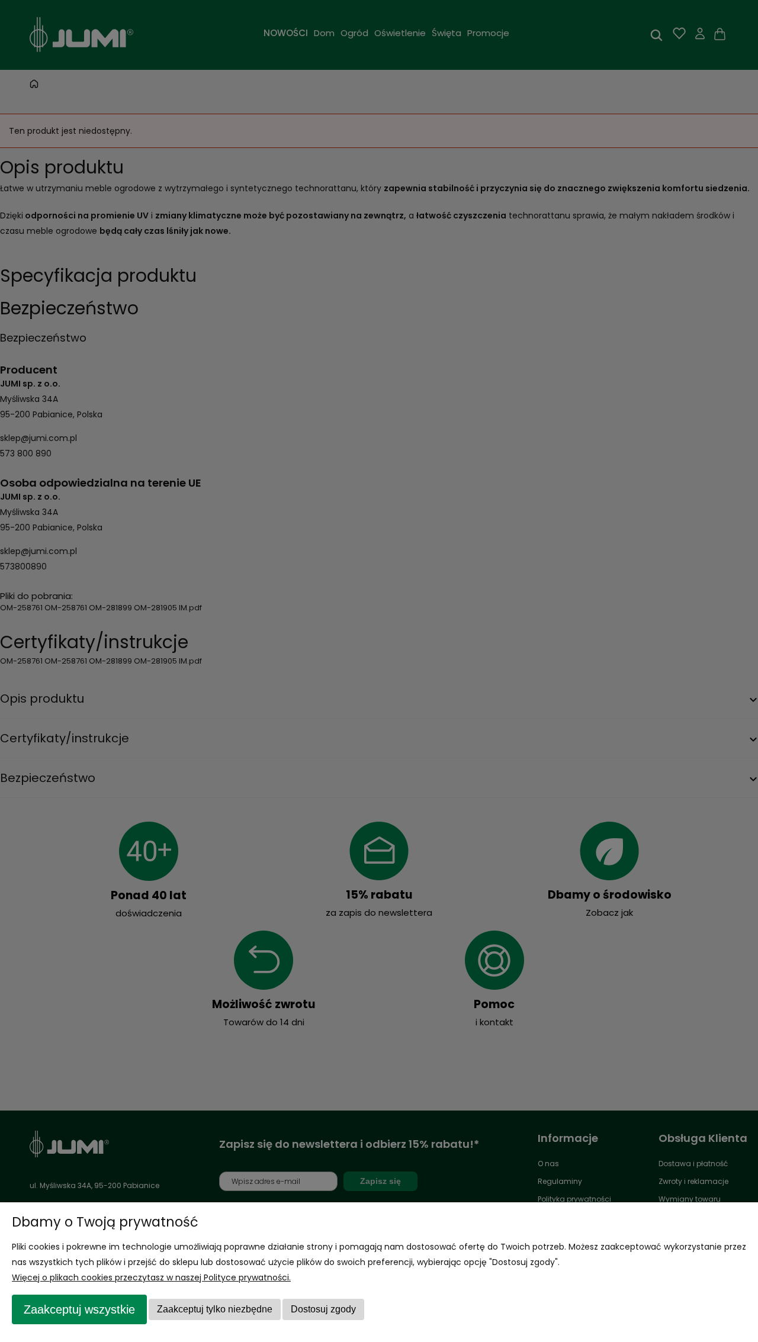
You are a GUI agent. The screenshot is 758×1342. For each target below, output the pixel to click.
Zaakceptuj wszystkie (79, 1309)
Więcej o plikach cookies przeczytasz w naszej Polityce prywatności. (151, 1277)
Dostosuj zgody (323, 1309)
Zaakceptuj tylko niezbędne (214, 1309)
